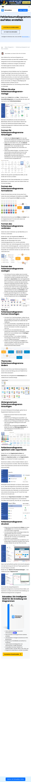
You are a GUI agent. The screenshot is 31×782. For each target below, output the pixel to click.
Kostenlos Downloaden (11, 27)
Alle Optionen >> (26, 36)
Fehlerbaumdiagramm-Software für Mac (11, 125)
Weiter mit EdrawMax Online (15, 779)
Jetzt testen (23, 10)
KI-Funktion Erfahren (10, 32)
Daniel (14, 53)
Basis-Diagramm (9, 47)
